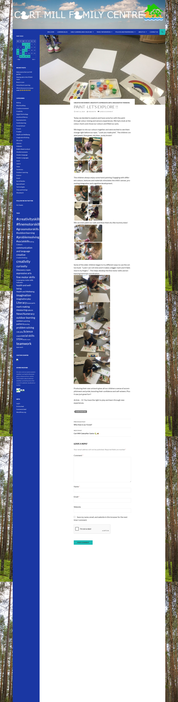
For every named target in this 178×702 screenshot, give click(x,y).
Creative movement (81, 103)
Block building (20, 105)
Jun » (33, 59)
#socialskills (22, 241)
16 (26, 50)
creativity (23, 261)
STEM (19, 339)
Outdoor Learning (22, 172)
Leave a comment (106, 111)
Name (77, 486)
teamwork (23, 343)
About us (142, 32)
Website (77, 507)
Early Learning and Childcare (81, 32)
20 (18, 53)
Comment (78, 455)
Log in (18, 403)
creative (20, 254)
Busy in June (20, 82)
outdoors (19, 321)
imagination (23, 295)
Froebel (18, 132)
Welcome (50, 32)
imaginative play (23, 299)
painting (27, 321)
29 (23, 56)
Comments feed (21, 409)
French (18, 129)
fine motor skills (25, 277)
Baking (18, 102)
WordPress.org (21, 412)
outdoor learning (25, 317)
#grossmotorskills (27, 229)
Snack (18, 178)
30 (26, 56)
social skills (27, 335)
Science (18, 175)
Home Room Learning (23, 85)
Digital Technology (22, 114)
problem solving (25, 327)
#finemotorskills (28, 224)
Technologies (20, 187)
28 (20, 56)
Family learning (21, 123)
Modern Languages (22, 158)
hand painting (81, 411)
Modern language (21, 155)
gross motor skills (27, 280)
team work (19, 347)
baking (32, 242)
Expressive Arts (105, 103)
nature (18, 164)
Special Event (20, 184)
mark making (23, 306)
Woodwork (20, 193)
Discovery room (23, 270)
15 (23, 50)
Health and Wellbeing (23, 134)
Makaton (19, 146)
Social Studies (20, 181)
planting (27, 324)
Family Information (104, 32)
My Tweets (19, 205)
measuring (21, 310)
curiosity (21, 266)
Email (76, 497)
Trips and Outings (21, 190)
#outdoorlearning (25, 232)
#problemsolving (27, 237)
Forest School (20, 126)
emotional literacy (22, 117)
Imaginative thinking (121, 103)
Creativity (94, 103)
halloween (19, 282)
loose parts (31, 303)
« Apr (18, 59)
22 (23, 53)
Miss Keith (92, 111)
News (18, 166)
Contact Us (154, 32)
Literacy (18, 143)
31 (29, 56)
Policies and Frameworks (124, 32)
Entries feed (20, 406)
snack (18, 336)
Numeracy (19, 169)
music (18, 161)
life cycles (19, 140)
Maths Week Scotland (23, 149)
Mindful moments (22, 152)
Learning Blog (62, 32)
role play (19, 332)
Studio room (26, 339)
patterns (20, 324)
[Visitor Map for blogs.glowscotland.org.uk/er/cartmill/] (17, 360)
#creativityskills (28, 219)
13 (18, 50)
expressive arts (23, 273)
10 (29, 47)
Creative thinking (21, 258)
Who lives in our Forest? (83, 423)
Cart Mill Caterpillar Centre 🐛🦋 (86, 432)
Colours (19, 244)
